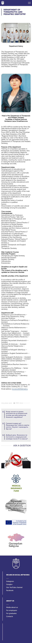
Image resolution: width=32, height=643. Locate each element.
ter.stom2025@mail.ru (20, 389)
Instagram (10, 581)
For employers (11, 610)
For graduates (11, 613)
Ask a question (22, 445)
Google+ (9, 584)
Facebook (9, 590)
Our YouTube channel (14, 587)
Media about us (12, 607)
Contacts (9, 616)
